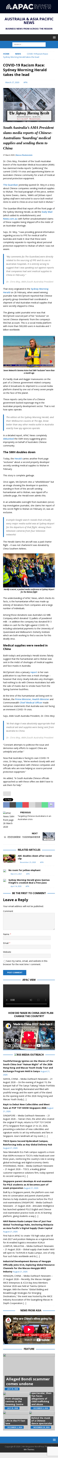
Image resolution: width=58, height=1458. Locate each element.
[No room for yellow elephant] (4, 870)
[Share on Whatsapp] (45, 805)
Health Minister (40, 699)
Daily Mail (47, 211)
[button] (53, 37)
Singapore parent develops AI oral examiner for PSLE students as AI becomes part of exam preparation (27, 1185)
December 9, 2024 (40, 1408)
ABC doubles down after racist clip (35, 857)
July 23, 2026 (12, 1408)
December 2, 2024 (14, 1427)
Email (6, 943)
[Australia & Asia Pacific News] (29, 11)
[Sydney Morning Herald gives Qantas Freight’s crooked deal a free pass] (4, 880)
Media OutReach (33, 1054)
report (33, 672)
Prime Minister (23, 699)
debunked (8, 438)
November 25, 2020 (28, 862)
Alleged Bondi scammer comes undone (28, 1381)
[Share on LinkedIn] (19, 805)
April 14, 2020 (16, 886)
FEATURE (29, 1349)
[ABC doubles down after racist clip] (9, 859)
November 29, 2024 (41, 1427)
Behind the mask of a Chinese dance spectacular (41, 1420)
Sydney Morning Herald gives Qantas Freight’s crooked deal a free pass (29, 881)
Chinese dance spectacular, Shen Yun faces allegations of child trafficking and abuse (41, 1397)
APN (25, 82)
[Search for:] (29, 44)
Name (6, 934)
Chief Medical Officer (31, 702)
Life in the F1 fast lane (15, 1422)
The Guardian (10, 184)
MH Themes (29, 1449)
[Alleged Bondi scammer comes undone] (29, 1373)
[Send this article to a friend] (32, 805)
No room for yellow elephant (25, 870)
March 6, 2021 (16, 874)
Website (7, 951)
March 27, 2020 (12, 82)
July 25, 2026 (12, 1389)
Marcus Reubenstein (24, 155)
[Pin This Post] (25, 805)
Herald (18, 458)
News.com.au (10, 218)
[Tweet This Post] (13, 805)
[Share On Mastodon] (51, 805)
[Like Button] (7, 793)
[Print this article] (38, 805)
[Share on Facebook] (6, 805)
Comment (8, 911)
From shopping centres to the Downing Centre (14, 1401)
